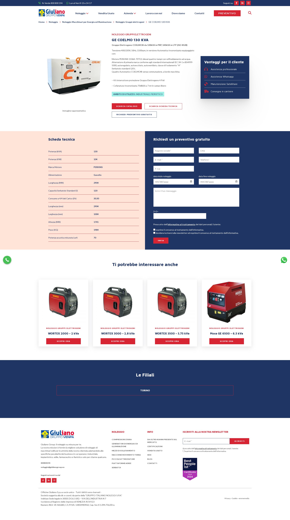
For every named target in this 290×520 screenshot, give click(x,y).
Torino (145, 390)
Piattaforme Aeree (121, 463)
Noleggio (80, 13)
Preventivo (227, 13)
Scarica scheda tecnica (163, 106)
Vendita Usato (106, 13)
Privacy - (228, 498)
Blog (149, 459)
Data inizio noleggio (162, 176)
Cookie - (235, 498)
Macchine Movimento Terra (126, 455)
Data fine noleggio (207, 176)
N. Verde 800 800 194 (52, 3)
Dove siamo (178, 13)
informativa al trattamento (181, 224)
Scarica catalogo (126, 106)
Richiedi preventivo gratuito (134, 114)
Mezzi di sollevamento (123, 450)
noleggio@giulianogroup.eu (52, 467)
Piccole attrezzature (123, 459)
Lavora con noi (154, 13)
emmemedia (244, 498)
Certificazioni (155, 446)
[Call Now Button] (7, 260)
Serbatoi (116, 467)
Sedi (149, 455)
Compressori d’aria (122, 439)
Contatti (199, 13)
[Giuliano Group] (52, 13)
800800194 (45, 463)
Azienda (128, 13)
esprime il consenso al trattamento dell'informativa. (205, 451)
